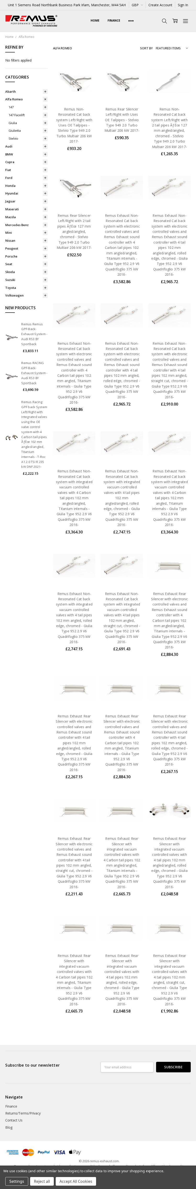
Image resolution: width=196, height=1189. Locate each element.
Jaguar (10, 201)
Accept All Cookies (76, 1181)
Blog (8, 1127)
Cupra (9, 162)
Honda (10, 185)
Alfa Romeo (14, 99)
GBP (136, 5)
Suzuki (10, 280)
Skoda (10, 272)
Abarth (10, 91)
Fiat (8, 170)
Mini (8, 232)
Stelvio (13, 138)
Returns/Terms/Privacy (23, 1113)
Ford (8, 178)
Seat (8, 264)
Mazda (10, 217)
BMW (9, 154)
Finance (114, 20)
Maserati (12, 209)
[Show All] (131, 21)
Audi (8, 146)
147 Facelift (17, 115)
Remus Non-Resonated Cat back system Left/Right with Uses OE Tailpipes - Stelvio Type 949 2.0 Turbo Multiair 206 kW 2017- (74, 125)
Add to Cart (74, 82)
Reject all (42, 1181)
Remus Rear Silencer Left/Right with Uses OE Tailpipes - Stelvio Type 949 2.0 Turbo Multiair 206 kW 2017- (121, 120)
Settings (16, 1181)
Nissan (10, 240)
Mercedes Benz (17, 225)
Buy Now (74, 92)
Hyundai (11, 193)
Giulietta (15, 130)
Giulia (13, 123)
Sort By (146, 48)
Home (95, 20)
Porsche (11, 256)
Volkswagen (14, 295)
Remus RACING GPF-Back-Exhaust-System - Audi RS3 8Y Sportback (34, 373)
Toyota (10, 288)
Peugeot (11, 248)
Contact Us (13, 1120)
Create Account (160, 5)
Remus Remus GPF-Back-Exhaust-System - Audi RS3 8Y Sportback (34, 334)
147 (11, 107)
